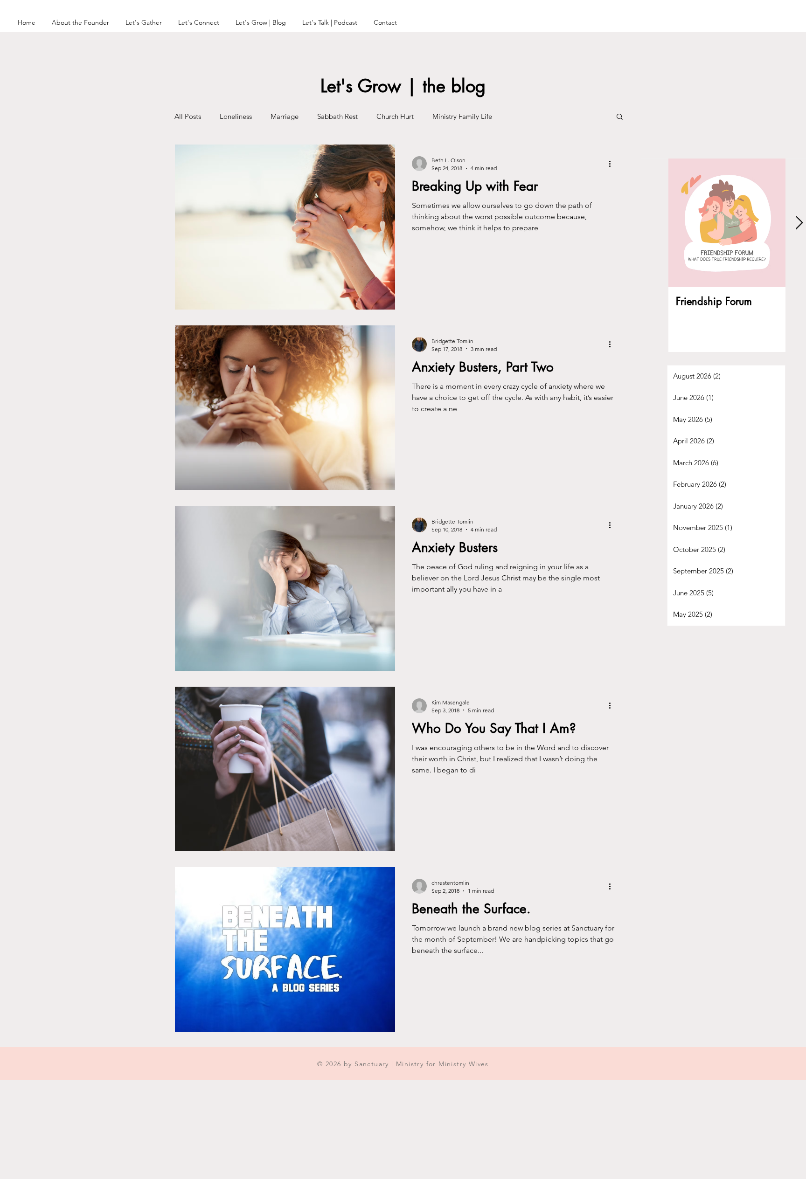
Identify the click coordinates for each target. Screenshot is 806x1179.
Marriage (285, 116)
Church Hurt (395, 116)
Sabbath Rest (337, 116)
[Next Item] (799, 223)
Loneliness (236, 116)
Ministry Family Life (462, 116)
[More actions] (612, 163)
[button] (619, 117)
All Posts (187, 116)
